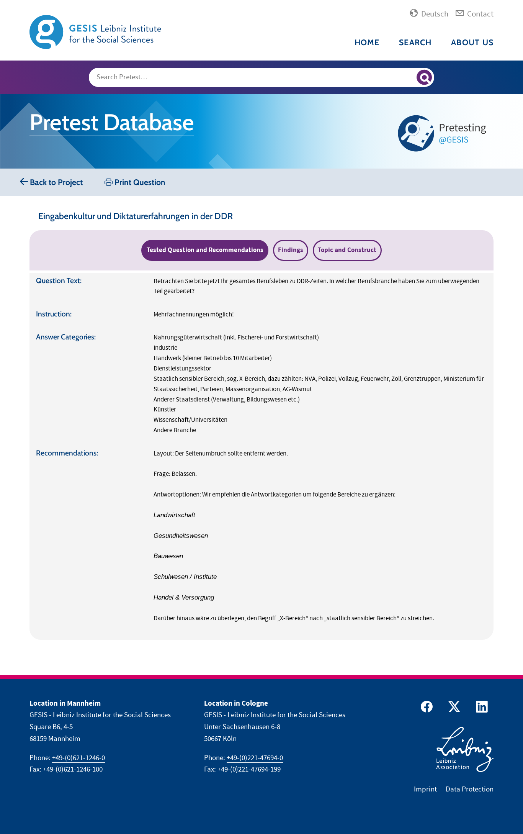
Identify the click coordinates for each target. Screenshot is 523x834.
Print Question (139, 182)
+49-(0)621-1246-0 (78, 758)
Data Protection (470, 789)
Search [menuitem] (415, 42)
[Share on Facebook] (425, 708)
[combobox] (261, 77)
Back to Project (55, 182)
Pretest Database (111, 122)
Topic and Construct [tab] (347, 250)
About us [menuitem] (472, 42)
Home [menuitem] (367, 42)
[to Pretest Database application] (444, 133)
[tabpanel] (261, 456)
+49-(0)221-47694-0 (255, 758)
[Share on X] (453, 708)
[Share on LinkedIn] (480, 708)
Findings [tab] (290, 250)
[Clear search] (407, 77)
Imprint (426, 789)
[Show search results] (424, 77)
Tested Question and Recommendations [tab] (205, 250)
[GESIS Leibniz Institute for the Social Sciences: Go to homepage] (96, 31)
